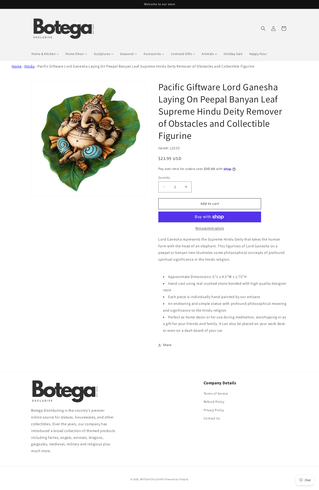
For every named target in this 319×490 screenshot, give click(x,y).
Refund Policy (214, 402)
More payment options (209, 228)
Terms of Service (216, 393)
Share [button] (167, 345)
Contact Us (212, 418)
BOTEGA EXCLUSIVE (152, 479)
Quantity (164, 178)
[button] (263, 28)
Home (16, 66)
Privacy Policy (214, 410)
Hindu (29, 66)
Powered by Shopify (176, 479)
